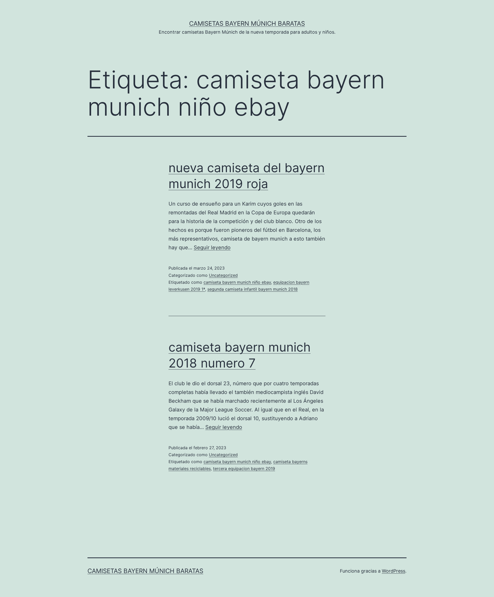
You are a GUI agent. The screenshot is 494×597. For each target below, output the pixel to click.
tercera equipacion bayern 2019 (244, 468)
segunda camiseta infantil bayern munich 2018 (252, 289)
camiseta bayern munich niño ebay (237, 282)
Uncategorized (223, 275)
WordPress (393, 571)
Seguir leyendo (212, 247)
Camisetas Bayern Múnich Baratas (247, 23)
